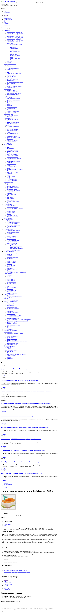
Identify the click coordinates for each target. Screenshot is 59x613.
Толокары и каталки (12, 269)
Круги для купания (12, 136)
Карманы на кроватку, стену (14, 315)
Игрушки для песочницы (13, 187)
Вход (5, 11)
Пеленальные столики (12, 171)
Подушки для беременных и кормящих (17, 341)
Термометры (10, 358)
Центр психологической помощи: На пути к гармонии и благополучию (20, 368)
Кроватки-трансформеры (13, 250)
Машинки (9, 193)
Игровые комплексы (12, 186)
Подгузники (10, 152)
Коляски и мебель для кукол (14, 190)
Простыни (9, 326)
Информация (7, 524)
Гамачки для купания (12, 129)
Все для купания (8, 125)
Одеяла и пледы (11, 322)
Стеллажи (9, 173)
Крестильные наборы (12, 115)
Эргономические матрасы (13, 308)
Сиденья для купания (12, 140)
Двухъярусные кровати (13, 232)
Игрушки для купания (12, 133)
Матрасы (9, 304)
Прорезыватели (11, 200)
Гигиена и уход (8, 144)
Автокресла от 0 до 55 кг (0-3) (15, 36)
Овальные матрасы (12, 307)
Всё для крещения (8, 114)
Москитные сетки (14, 52)
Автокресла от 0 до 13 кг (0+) (14, 32)
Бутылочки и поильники (13, 98)
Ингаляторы (10, 351)
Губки (8, 132)
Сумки (8, 84)
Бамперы (9, 66)
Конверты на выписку (12, 223)
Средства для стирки (12, 157)
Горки (8, 277)
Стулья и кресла (11, 176)
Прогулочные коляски (12, 216)
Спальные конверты (12, 226)
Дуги (8, 183)
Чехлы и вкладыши (15, 58)
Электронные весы (12, 359)
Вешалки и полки (11, 164)
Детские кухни (11, 280)
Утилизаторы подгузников (14, 158)
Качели (9, 286)
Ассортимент (7, 18)
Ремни (11, 57)
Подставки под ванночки (13, 137)
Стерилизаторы (11, 108)
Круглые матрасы (11, 302)
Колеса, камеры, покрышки (14, 73)
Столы (8, 175)
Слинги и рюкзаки (9, 329)
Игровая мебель (8, 273)
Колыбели (9, 233)
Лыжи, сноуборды (11, 261)
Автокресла (7, 30)
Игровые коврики (11, 184)
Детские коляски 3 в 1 (12, 207)
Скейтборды (10, 266)
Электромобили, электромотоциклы (16, 272)
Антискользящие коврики (13, 126)
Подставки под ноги (12, 154)
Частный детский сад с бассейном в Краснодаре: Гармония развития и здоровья (23, 450)
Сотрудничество (8, 19)
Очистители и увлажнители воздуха (16, 354)
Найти (2, 8)
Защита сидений (14, 48)
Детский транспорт (9, 251)
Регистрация (7, 12)
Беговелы (9, 255)
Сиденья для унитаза (12, 155)
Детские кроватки (8, 229)
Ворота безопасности (12, 91)
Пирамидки (10, 197)
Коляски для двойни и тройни (15, 208)
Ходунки (9, 348)
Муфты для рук (11, 77)
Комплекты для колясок (13, 75)
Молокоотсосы (11, 337)
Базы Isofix (9, 61)
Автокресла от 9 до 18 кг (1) (14, 39)
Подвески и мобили (12, 123)
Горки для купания (12, 130)
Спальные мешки (11, 327)
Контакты (6, 23)
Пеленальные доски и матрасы (15, 169)
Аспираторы (10, 146)
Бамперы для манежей (12, 300)
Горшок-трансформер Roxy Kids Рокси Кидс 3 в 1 (17, 572)
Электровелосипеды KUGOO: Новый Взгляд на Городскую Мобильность (21, 439)
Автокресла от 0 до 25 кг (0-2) (15, 34)
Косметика (9, 134)
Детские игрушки (8, 182)
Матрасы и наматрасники (10, 301)
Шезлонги (9, 297)
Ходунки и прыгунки (9, 346)
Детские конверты (8, 219)
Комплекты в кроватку (13, 318)
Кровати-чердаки (11, 237)
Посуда (9, 104)
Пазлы (8, 196)
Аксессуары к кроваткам (13, 230)
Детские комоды (8, 218)
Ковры (8, 165)
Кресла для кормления (12, 336)
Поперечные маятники (16, 246)
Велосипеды (10, 258)
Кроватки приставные (12, 241)
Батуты (9, 276)
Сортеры (9, 202)
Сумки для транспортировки (14, 86)
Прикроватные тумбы (12, 172)
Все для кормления (9, 96)
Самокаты (9, 264)
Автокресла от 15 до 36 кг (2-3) (15, 37)
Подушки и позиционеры (13, 325)
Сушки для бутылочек (12, 109)
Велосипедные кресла (12, 257)
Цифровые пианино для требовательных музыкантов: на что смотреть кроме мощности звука (27, 391)
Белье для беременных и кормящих (16, 333)
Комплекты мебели (12, 166)
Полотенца (10, 116)
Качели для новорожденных (14, 296)
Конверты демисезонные (13, 222)
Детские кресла (11, 279)
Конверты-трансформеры (13, 225)
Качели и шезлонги (9, 294)
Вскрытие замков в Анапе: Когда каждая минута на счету (17, 416)
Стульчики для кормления (10, 330)
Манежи (6, 298)
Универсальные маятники (16, 248)
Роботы (9, 357)
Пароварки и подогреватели (14, 102)
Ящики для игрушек (12, 180)
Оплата (6, 22)
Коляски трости (11, 211)
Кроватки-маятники (12, 244)
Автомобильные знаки (16, 44)
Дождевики (13, 47)
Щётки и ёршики (11, 112)
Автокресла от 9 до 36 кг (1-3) (15, 41)
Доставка (6, 21)
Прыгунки (9, 347)
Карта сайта (7, 25)
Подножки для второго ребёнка (15, 82)
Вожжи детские (11, 90)
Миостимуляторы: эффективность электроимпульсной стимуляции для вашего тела (24, 427)
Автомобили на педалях (13, 252)
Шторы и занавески (12, 179)
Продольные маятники (16, 247)
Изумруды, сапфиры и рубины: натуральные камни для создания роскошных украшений (25, 403)
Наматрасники (10, 305)
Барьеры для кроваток (12, 119)
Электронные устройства (10, 350)
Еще (5, 525)
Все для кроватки (8, 118)
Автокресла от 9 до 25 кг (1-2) (15, 40)
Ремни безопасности (12, 344)
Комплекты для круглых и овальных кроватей (19, 319)
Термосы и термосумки (13, 111)
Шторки (12, 59)
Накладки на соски (12, 339)
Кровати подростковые (13, 234)
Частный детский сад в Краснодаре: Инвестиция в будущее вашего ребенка (22, 462)
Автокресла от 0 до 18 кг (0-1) (15, 33)
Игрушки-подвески (12, 189)
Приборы (9, 105)
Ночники (9, 352)
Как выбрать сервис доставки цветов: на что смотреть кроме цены (19, 380)
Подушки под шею (15, 55)
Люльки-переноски (12, 215)
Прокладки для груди (12, 343)
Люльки (9, 214)
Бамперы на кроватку (12, 312)
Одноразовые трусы (12, 340)
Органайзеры (13, 54)
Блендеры (9, 97)
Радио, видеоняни (11, 355)
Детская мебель (8, 159)
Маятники (9, 121)
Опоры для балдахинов (13, 122)
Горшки (9, 147)
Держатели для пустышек (13, 100)
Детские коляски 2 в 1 (12, 205)
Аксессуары (10, 43)
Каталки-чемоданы (12, 259)
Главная (6, 15)
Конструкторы (10, 191)
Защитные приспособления (14, 93)
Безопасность (7, 89)
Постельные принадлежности (11, 309)
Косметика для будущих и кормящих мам (17, 334)
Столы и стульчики (12, 293)
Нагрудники (10, 101)
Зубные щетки (10, 148)
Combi (5, 487)
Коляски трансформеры (13, 209)
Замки (8, 71)
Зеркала (12, 50)
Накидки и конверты (12, 79)
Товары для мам (8, 332)
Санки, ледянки (11, 265)
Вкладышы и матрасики (13, 68)
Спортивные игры (11, 291)
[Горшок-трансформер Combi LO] (8, 509)
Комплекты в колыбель (13, 316)
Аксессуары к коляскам (10, 64)
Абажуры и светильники (13, 161)
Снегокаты (10, 268)
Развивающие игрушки (13, 201)
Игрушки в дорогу (15, 51)
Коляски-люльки (11, 212)
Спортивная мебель (12, 290)
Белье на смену (11, 314)
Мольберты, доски (11, 287)
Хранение (9, 143)
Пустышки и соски (12, 107)
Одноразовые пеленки (13, 151)
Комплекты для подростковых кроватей (17, 321)
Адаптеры (12, 46)
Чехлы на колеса (11, 87)
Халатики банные (11, 141)
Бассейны (9, 275)
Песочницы (10, 289)
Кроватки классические (13, 240)
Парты (8, 168)
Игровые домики (11, 282)
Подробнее (3, 375)
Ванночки (9, 127)
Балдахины (10, 311)
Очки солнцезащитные (13, 94)
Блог (5, 16)
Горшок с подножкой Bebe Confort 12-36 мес (15, 570)
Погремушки (10, 198)
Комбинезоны (10, 221)
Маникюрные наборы (12, 150)
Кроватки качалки (11, 239)
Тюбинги (9, 271)
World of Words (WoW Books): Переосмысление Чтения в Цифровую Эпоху (21, 473)
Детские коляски (8, 204)
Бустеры (9, 62)
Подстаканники (11, 83)
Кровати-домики (11, 236)
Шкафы (9, 177)
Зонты (8, 72)
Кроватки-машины (12, 243)
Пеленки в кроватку (12, 323)
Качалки (9, 284)
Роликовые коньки (12, 262)
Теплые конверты (11, 227)
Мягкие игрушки (11, 194)
